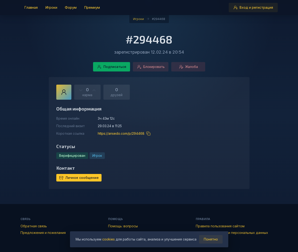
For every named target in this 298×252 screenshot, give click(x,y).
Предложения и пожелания (43, 233)
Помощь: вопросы (123, 226)
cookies (108, 239)
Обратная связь (33, 226)
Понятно (211, 239)
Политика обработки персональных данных (232, 233)
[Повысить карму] (94, 90)
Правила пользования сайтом (220, 226)
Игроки (138, 19)
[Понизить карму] (81, 90)
